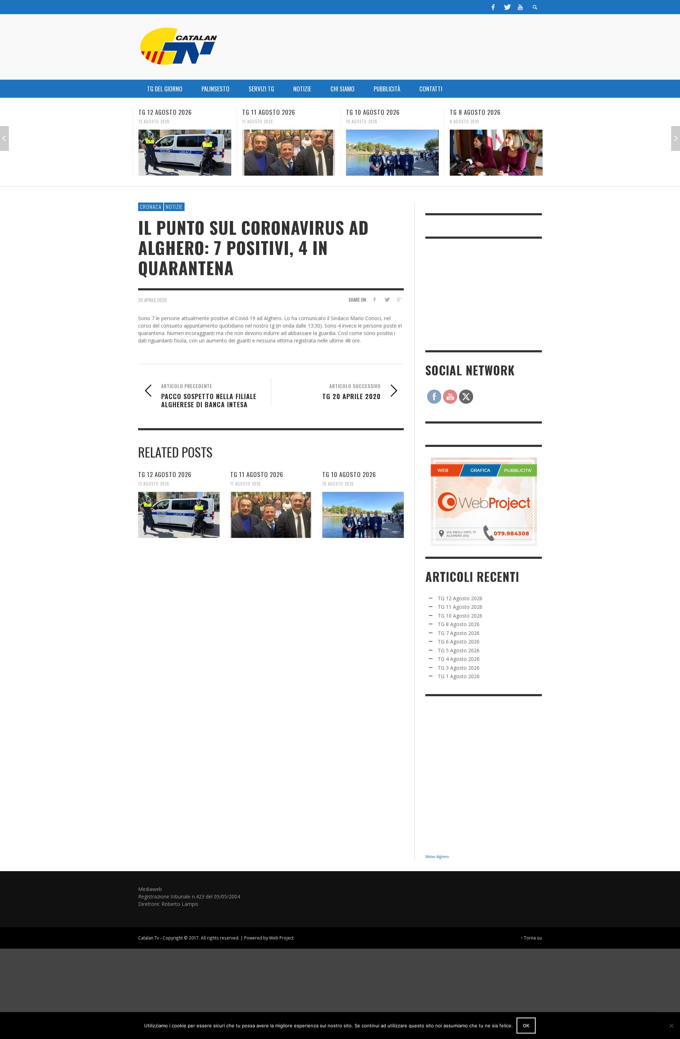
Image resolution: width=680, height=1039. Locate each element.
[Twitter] (507, 7)
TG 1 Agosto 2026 (459, 676)
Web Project (281, 938)
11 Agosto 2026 (257, 121)
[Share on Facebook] (374, 299)
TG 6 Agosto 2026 (459, 641)
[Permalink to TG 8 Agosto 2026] (496, 153)
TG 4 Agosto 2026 (459, 658)
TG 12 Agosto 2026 (165, 112)
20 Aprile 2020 (152, 299)
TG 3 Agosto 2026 (459, 667)
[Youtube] (520, 7)
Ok (526, 1025)
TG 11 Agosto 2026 (268, 112)
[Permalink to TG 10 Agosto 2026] (392, 153)
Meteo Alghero (437, 856)
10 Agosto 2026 (362, 121)
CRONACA (151, 206)
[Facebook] (493, 7)
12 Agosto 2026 (154, 121)
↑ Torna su (531, 938)
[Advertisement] (478, 293)
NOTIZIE (174, 206)
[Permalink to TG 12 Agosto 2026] (184, 153)
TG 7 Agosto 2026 (459, 633)
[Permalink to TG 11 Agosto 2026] (288, 153)
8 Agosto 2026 (465, 121)
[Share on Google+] (399, 299)
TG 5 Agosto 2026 (459, 650)
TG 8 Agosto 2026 (475, 112)
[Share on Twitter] (386, 299)
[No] (671, 1025)
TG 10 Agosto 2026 (373, 112)
